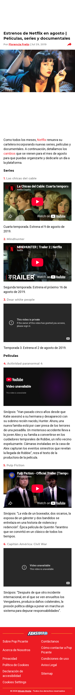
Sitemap (47, 673)
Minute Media (24, 691)
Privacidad (10, 658)
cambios (9, 153)
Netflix (41, 140)
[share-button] (69, 44)
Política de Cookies (16, 665)
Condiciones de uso (55, 658)
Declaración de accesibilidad (13, 673)
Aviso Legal (49, 665)
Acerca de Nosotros (16, 650)
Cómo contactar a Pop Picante (56, 650)
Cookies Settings (14, 682)
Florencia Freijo (19, 44)
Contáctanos (50, 641)
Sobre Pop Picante (15, 641)
